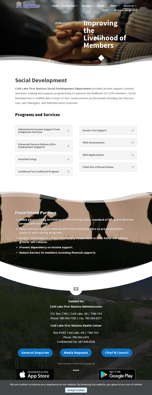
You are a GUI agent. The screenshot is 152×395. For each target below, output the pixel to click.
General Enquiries (35, 353)
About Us (129, 6)
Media (100, 6)
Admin (113, 6)
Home (55, 6)
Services (86, 6)
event (76, 370)
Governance (68, 6)
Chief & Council (117, 353)
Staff (105, 10)
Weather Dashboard (125, 10)
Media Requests (76, 353)
